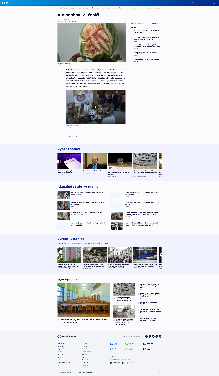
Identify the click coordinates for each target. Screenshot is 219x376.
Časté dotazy (86, 362)
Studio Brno (85, 349)
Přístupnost (89, 372)
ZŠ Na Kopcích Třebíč (63, 20)
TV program (61, 343)
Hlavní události (63, 8)
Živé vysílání (61, 346)
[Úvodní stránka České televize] (67, 336)
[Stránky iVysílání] (148, 343)
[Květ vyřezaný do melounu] (91, 42)
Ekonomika (106, 8)
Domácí (85, 8)
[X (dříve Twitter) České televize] (156, 336)
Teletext (60, 352)
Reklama (84, 346)
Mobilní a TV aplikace (63, 362)
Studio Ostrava (86, 352)
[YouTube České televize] (153, 336)
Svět (92, 8)
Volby (79, 8)
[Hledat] (208, 2)
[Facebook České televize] (150, 336)
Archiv (69, 136)
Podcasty (134, 8)
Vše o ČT (59, 365)
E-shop (59, 360)
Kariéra (84, 357)
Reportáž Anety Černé (72, 125)
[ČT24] (5, 3)
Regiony (98, 8)
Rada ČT (84, 354)
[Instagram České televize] (146, 336)
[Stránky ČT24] (113, 343)
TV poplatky (61, 349)
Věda (120, 8)
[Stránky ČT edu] (146, 349)
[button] (95, 107)
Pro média (85, 343)
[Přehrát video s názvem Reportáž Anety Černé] (96, 107)
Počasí (114, 8)
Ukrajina (72, 8)
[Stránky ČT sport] (130, 343)
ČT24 (75, 136)
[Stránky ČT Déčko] (113, 349)
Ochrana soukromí (79, 372)
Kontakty (85, 365)
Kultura (126, 8)
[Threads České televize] (160, 336)
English (70, 372)
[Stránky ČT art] (128, 349)
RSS (160, 372)
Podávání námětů (87, 360)
